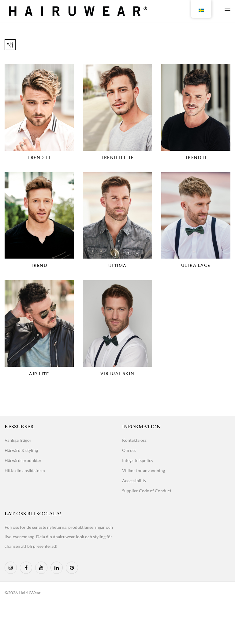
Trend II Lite (117, 157)
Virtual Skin (117, 373)
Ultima (117, 265)
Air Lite (39, 373)
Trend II (196, 157)
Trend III (39, 157)
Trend (39, 265)
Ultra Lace (196, 265)
